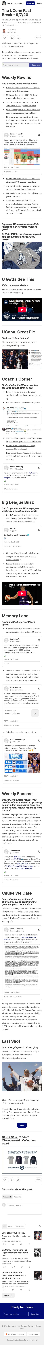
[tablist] (12, 1197)
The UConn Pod (15, 213)
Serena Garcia (21, 1287)
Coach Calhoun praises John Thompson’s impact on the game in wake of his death (24, 440)
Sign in (39, 3)
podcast (18, 207)
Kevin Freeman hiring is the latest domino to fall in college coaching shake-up (24, 395)
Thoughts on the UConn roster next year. (16, 1237)
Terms (30, 1326)
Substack (10, 1340)
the (29, 203)
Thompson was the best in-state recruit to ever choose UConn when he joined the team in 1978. (16, 1259)
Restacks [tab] (17, 1197)
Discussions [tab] (19, 1226)
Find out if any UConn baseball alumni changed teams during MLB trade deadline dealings (23, 556)
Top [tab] (4, 1226)
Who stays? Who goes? (13, 1233)
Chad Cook (11, 30)
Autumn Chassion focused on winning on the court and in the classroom (23, 188)
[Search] (39, 1226)
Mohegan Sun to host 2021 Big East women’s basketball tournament (21, 97)
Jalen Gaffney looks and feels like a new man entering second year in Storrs (23, 111)
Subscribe (30, 3)
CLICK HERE (8, 234)
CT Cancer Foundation (32, 1010)
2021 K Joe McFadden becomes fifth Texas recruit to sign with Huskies (22, 104)
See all (7, 1295)
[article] (22, 1238)
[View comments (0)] (12, 37)
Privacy (24, 1326)
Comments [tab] (7, 1197)
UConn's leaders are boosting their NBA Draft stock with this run (14, 1275)
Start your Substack (16, 1334)
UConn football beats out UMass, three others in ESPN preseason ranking (23, 180)
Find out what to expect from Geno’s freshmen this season (22, 119)
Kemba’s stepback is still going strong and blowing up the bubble (22, 517)
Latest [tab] (10, 1226)
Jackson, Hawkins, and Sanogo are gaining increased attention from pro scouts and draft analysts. (15, 1282)
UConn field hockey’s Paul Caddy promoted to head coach (20, 447)
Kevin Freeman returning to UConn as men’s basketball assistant (23, 89)
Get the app (33, 1334)
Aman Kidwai (16, 1241)
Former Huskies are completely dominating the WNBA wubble (20, 565)
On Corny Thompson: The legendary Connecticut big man (15, 1253)
